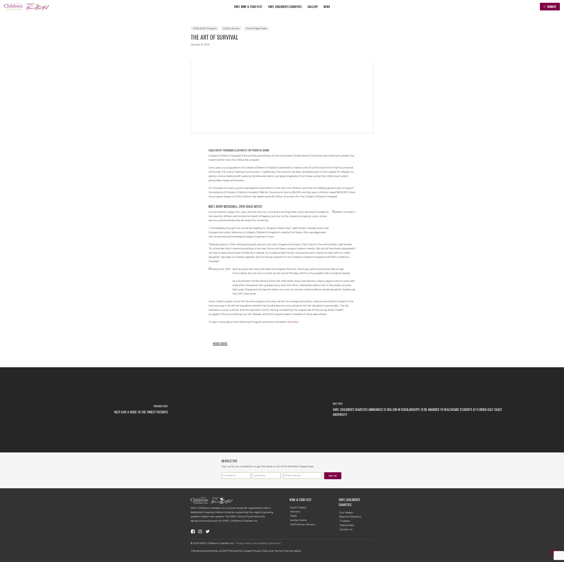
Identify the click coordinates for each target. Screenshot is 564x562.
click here (292, 322)
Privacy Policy (244, 543)
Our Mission (346, 512)
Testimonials (346, 525)
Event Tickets (298, 507)
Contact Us (345, 529)
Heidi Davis (220, 343)
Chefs (293, 516)
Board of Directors (350, 516)
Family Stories (231, 28)
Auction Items (298, 520)
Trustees (344, 521)
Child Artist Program (205, 28)
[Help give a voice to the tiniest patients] (141, 409)
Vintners (295, 511)
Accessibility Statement (267, 543)
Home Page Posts (256, 28)
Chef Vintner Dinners (302, 524)
